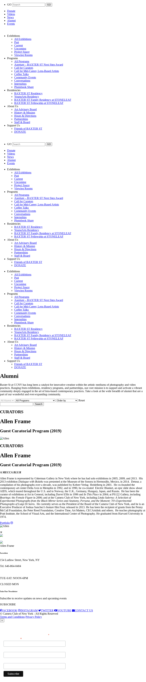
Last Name (10, 661)
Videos (11, 14)
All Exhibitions (22, 39)
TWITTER (47, 610)
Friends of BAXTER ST (28, 128)
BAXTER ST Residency (28, 93)
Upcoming (20, 48)
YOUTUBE (64, 610)
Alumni (11, 20)
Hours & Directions (25, 115)
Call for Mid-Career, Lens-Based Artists (36, 71)
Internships (20, 83)
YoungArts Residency (26, 96)
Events (11, 23)
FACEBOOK (9, 610)
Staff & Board (22, 122)
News (10, 17)
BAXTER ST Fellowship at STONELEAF (38, 103)
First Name (10, 650)
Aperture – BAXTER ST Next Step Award (38, 64)
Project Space (22, 51)
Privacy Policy (33, 616)
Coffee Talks (21, 74)
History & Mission (24, 112)
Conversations (22, 80)
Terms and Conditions (12, 616)
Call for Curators (23, 67)
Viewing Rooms (23, 55)
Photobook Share (24, 87)
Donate (11, 10)
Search (38, 404)
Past (16, 42)
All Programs (21, 61)
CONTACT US (84, 610)
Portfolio (5, 522)
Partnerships (21, 119)
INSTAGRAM (29, 610)
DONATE (20, 131)
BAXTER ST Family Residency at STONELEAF (42, 99)
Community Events (25, 77)
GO (9, 4)
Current (18, 45)
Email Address (13, 638)
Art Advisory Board (25, 109)
